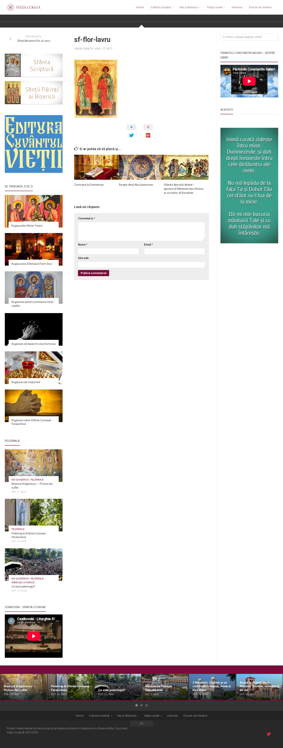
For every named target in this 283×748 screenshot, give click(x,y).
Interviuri (237, 7)
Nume (82, 244)
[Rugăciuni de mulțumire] (34, 367)
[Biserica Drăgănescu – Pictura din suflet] (34, 465)
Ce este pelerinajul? (23, 586)
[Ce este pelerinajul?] (34, 564)
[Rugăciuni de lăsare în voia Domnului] (34, 329)
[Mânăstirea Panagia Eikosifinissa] (165, 687)
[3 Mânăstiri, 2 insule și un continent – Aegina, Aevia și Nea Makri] (212, 687)
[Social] (268, 734)
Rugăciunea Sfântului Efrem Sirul (32, 263)
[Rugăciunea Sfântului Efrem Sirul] (34, 249)
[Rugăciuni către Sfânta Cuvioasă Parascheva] (34, 405)
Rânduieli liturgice (23, 582)
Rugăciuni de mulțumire (26, 382)
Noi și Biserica (189, 7)
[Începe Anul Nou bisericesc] (141, 167)
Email (148, 244)
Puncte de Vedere (260, 7)
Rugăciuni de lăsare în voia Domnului (34, 343)
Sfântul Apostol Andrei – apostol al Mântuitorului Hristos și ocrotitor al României (183, 189)
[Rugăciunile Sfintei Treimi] (34, 211)
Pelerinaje (37, 479)
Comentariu (86, 218)
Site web (83, 258)
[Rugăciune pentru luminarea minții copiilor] (34, 287)
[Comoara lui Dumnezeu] (96, 167)
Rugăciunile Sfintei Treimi (27, 225)
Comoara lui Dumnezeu (89, 184)
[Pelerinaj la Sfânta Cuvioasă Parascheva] (34, 515)
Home (140, 7)
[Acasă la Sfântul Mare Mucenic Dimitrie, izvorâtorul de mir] (259, 687)
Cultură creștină (161, 7)
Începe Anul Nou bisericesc (136, 184)
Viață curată (214, 7)
